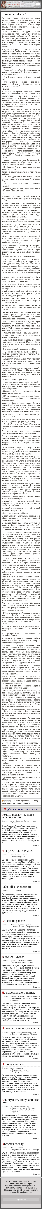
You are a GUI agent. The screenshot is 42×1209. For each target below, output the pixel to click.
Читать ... (36, 845)
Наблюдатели (24, 1034)
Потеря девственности (20, 1072)
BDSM (12, 1032)
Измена (26, 821)
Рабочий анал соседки (16, 887)
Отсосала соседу (12, 1144)
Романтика (36, 998)
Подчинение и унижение (21, 998)
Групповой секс (30, 1032)
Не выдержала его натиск (18, 992)
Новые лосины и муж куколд (21, 1028)
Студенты (25, 803)
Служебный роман (24, 925)
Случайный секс (18, 927)
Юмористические (32, 927)
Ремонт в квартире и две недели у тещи (18, 815)
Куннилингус (15, 855)
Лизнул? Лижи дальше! (17, 851)
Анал (12, 821)
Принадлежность (13, 1064)
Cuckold (20, 1032)
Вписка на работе (13, 921)
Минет (14, 823)
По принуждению (18, 857)
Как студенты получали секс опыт (20, 1101)
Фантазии (15, 1000)
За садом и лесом (13, 957)
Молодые (15, 962)
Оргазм (24, 855)
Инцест (33, 821)
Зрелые (19, 821)
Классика (15, 803)
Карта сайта (21, 1199)
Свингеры (35, 1150)
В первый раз (15, 1106)
